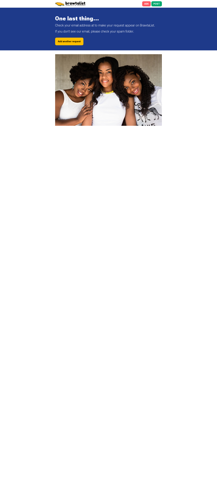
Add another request (69, 41)
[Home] (81, 3)
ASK (146, 4)
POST (156, 4)
